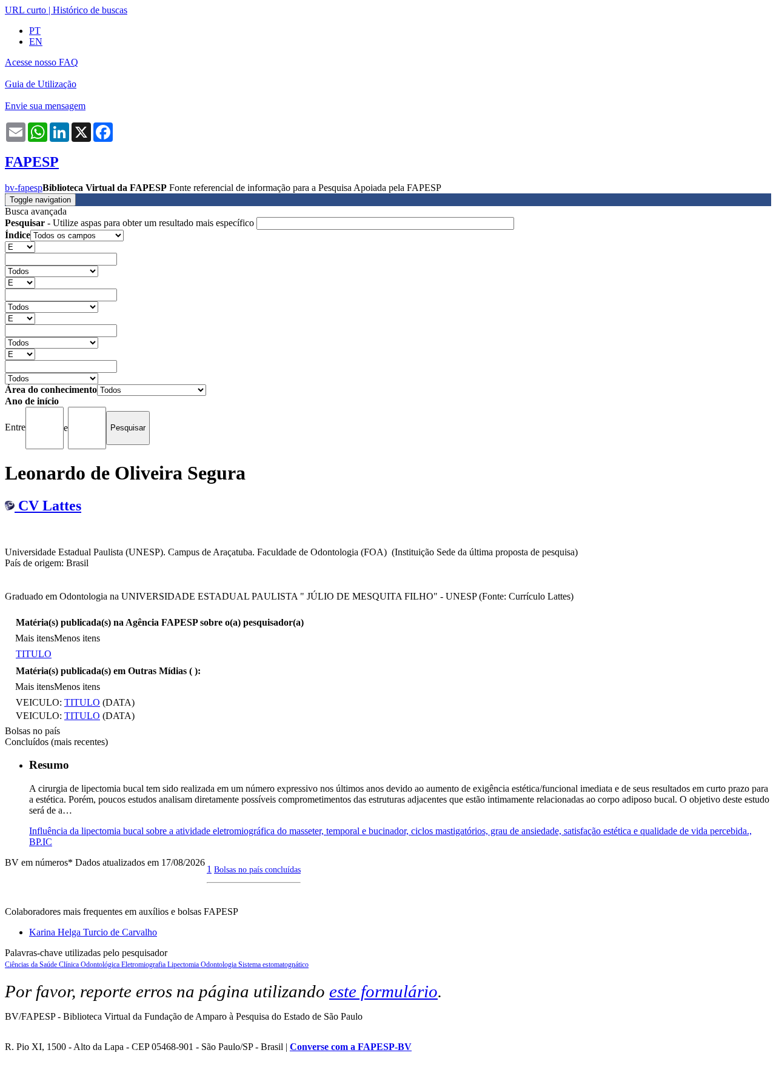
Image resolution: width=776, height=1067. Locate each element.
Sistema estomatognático (273, 964)
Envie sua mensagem (45, 106)
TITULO (34, 654)
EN (35, 41)
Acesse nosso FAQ (41, 62)
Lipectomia (184, 964)
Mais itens (34, 638)
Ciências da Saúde (32, 964)
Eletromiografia (144, 964)
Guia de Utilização (40, 84)
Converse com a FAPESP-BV (351, 1047)
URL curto (25, 10)
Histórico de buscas (90, 10)
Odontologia (219, 964)
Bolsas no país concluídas (257, 869)
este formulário (383, 991)
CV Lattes (48, 505)
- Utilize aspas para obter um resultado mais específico (130, 223)
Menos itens (77, 638)
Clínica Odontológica (90, 964)
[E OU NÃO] (20, 246)
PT (35, 30)
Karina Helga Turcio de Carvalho (93, 932)
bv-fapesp (23, 187)
